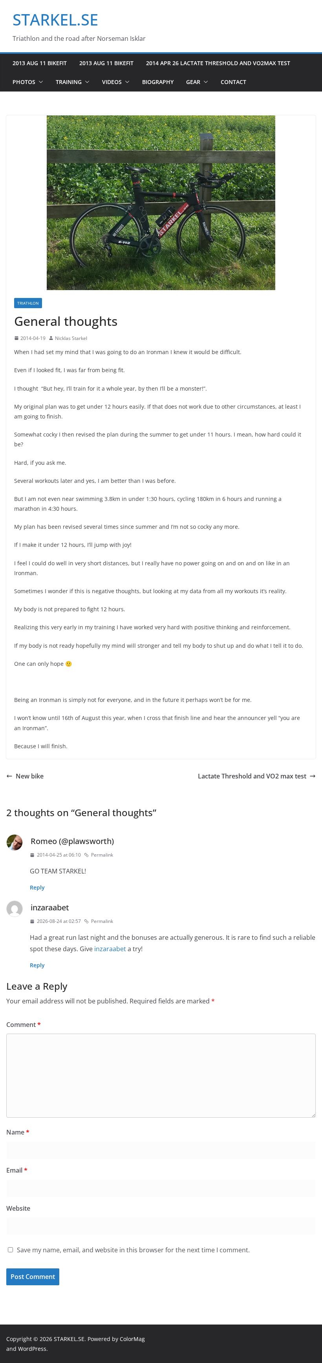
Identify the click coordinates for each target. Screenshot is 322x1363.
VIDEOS (112, 82)
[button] (39, 82)
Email (16, 1170)
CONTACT (233, 82)
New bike (30, 776)
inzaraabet (50, 907)
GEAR (193, 82)
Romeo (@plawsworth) (72, 841)
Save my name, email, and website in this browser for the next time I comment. (133, 1250)
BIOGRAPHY (158, 82)
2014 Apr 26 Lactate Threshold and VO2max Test (218, 63)
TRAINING (69, 82)
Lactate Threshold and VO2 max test (252, 776)
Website (18, 1208)
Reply (37, 887)
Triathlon (28, 303)
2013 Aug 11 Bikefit (40, 63)
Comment (23, 1024)
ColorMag (132, 1339)
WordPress (32, 1348)
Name (17, 1132)
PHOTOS (24, 82)
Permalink (102, 854)
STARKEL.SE (55, 19)
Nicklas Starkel (71, 338)
